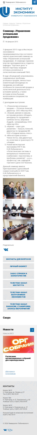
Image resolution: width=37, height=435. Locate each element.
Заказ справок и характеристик (18, 274)
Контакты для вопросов (18, 259)
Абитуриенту (10, 371)
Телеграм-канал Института (18, 284)
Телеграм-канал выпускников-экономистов (18, 294)
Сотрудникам (10, 374)
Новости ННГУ (8, 333)
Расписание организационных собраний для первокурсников (18, 358)
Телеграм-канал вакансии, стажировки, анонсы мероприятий (18, 306)
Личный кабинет (18, 266)
